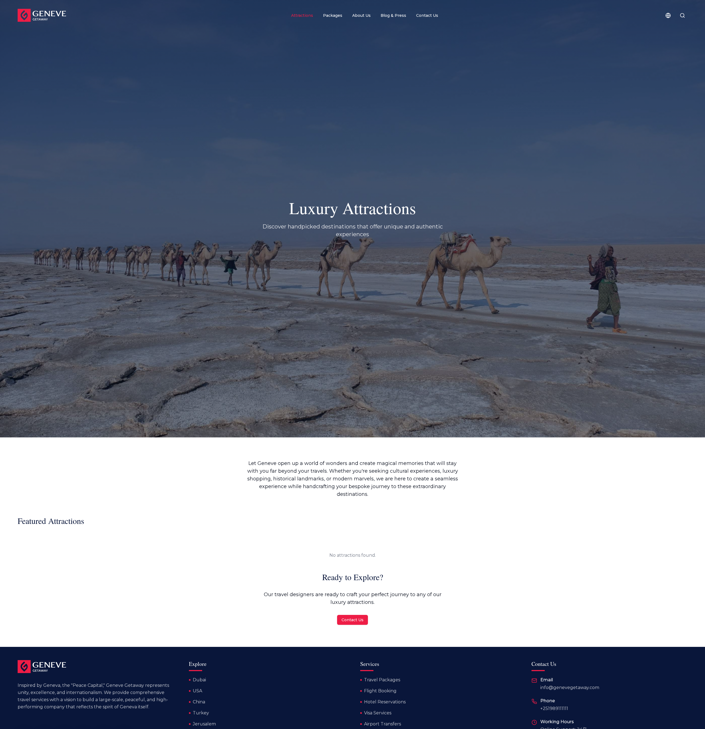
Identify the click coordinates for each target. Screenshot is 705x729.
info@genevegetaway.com (569, 687)
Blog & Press (393, 15)
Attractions (302, 15)
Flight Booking (380, 690)
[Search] (682, 15)
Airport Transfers (382, 724)
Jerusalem (204, 724)
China (199, 701)
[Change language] (668, 15)
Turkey (201, 712)
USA (197, 690)
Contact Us (427, 15)
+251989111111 (554, 708)
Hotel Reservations (385, 701)
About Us (361, 15)
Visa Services (377, 712)
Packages (332, 15)
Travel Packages (382, 679)
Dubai (199, 679)
